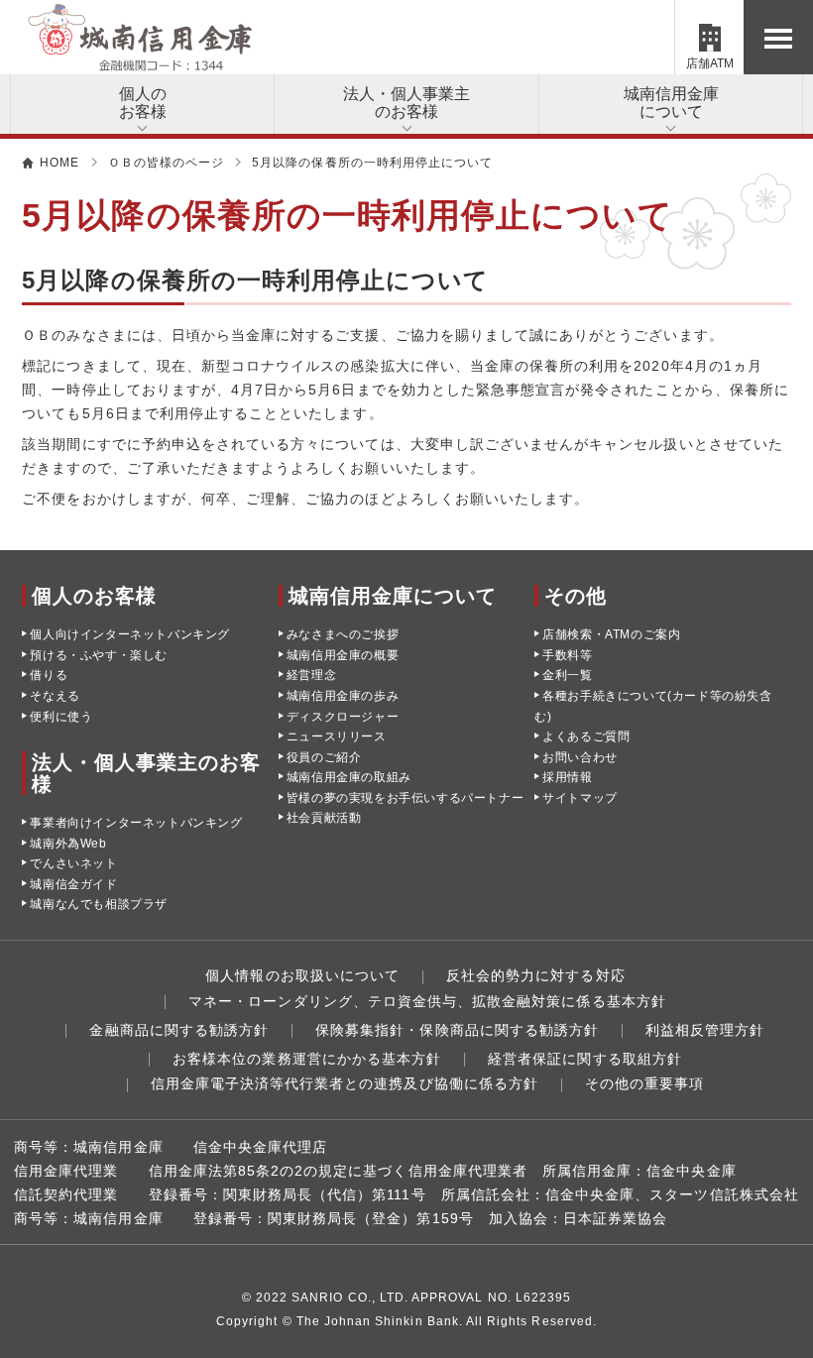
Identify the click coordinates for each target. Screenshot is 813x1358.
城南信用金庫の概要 (343, 655)
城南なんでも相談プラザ (99, 904)
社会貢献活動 (324, 818)
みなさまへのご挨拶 (343, 634)
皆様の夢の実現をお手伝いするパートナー (405, 798)
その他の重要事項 (644, 1083)
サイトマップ (580, 798)
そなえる (54, 696)
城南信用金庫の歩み (343, 696)
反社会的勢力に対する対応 (536, 975)
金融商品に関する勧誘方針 (179, 1030)
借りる (48, 675)
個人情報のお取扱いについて (302, 975)
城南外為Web (68, 843)
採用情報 (567, 777)
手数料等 (567, 655)
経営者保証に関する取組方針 (585, 1059)
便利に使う (61, 717)
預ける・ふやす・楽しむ (99, 655)
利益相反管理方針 (704, 1030)
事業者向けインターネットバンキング (136, 823)
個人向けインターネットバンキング (130, 634)
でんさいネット (73, 863)
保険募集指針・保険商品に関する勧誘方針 (457, 1030)
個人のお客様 (143, 102)
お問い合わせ (580, 757)
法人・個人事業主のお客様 (406, 102)
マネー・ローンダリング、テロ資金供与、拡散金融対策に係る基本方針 (427, 1001)
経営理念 (311, 675)
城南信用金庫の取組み (349, 777)
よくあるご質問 (586, 736)
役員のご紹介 (324, 757)
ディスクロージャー (343, 717)
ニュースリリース (337, 736)
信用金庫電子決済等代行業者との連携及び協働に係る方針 (344, 1083)
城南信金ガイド (73, 884)
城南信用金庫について (671, 102)
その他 (575, 596)
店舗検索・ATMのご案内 (611, 634)
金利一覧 (567, 675)
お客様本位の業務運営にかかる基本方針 (307, 1059)
